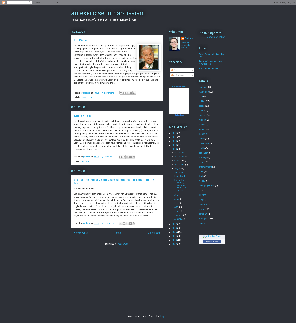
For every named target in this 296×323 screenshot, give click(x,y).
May (176, 203)
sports (202, 106)
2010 (174, 141)
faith (201, 96)
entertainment (205, 167)
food (201, 176)
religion (202, 120)
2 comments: (108, 223)
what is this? (179, 115)
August (177, 168)
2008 (174, 149)
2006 (174, 228)
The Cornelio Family (208, 68)
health (202, 148)
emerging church (207, 186)
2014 (174, 133)
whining (202, 195)
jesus (201, 125)
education (203, 153)
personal (203, 87)
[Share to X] (127, 93)
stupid (202, 129)
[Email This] (121, 93)
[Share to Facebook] (131, 93)
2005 (174, 232)
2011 (174, 137)
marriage (203, 204)
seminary (203, 214)
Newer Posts (81, 232)
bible (201, 171)
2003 (174, 240)
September (179, 164)
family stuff (86, 161)
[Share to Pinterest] (134, 93)
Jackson (189, 38)
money (202, 223)
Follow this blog (212, 241)
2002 (174, 244)
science (202, 209)
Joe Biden (80, 40)
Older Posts (154, 232)
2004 (174, 236)
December (179, 152)
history (202, 181)
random (202, 115)
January (178, 219)
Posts (175, 70)
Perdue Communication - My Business (210, 62)
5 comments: (108, 93)
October (178, 160)
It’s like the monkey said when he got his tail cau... (180, 185)
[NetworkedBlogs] (212, 236)
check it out (204, 143)
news (83, 97)
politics (90, 97)
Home (118, 232)
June (177, 199)
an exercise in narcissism (108, 13)
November (179, 156)
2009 (174, 145)
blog (201, 200)
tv (199, 190)
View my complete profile (185, 45)
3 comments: (108, 157)
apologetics (204, 218)
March (177, 211)
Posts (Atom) (124, 244)
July (176, 195)
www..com (179, 87)
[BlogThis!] (124, 93)
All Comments (179, 75)
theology (203, 157)
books (202, 139)
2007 (174, 224)
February (178, 215)
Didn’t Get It (82, 115)
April (176, 207)
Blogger (164, 316)
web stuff (203, 134)
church (202, 162)
